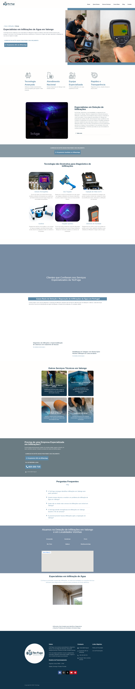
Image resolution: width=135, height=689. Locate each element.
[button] (92, 133)
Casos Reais (116, 4)
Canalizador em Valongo (81, 413)
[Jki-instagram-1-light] (104, 685)
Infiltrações (11, 26)
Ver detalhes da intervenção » (39, 347)
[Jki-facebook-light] (107, 685)
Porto (85, 539)
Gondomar (67, 539)
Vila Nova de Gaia (85, 544)
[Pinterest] (75, 672)
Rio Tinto (49, 544)
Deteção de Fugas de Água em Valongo (54, 386)
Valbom (67, 544)
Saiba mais (79, 133)
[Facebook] (60, 672)
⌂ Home (5, 26)
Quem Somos (96, 4)
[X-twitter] (67, 672)
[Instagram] (63, 672)
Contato (129, 4)
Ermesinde (49, 539)
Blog (123, 4)
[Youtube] (71, 672)
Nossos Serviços (106, 4)
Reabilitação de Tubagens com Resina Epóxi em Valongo (54, 412)
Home (88, 4)
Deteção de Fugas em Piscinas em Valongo (80, 383)
